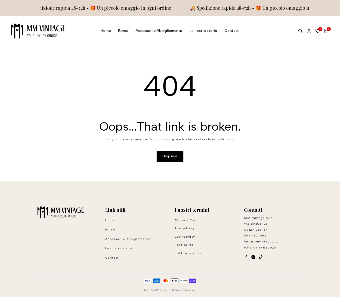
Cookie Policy (185, 236)
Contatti (112, 257)
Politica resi (186, 244)
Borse (110, 229)
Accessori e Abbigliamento (128, 239)
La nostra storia (119, 248)
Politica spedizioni (190, 253)
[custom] (246, 257)
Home (110, 220)
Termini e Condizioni (190, 220)
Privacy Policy (185, 228)
